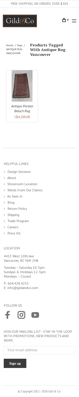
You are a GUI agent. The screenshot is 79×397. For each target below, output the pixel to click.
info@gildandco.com (22, 287)
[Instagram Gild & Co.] (21, 315)
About (11, 178)
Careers (12, 227)
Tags (19, 45)
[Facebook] (7, 315)
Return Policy (17, 208)
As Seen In (14, 196)
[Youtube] (35, 315)
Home (9, 45)
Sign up (15, 363)
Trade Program (18, 221)
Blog (10, 202)
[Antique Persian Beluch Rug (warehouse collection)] (22, 86)
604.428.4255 (18, 283)
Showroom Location (22, 184)
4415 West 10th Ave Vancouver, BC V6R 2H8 (21, 258)
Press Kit (14, 233)
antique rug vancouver (14, 51)
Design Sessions (19, 171)
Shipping (13, 214)
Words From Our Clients (25, 190)
